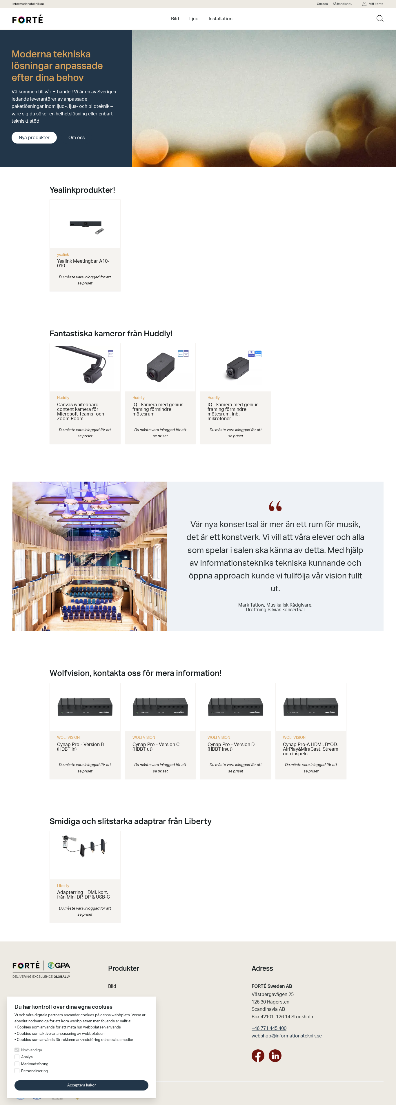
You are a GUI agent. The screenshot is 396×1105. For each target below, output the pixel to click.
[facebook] (258, 1057)
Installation (220, 19)
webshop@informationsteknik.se (287, 1036)
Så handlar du (342, 4)
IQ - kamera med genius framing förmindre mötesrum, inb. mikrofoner (233, 411)
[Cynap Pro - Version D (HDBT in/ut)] (235, 707)
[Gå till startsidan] (27, 18)
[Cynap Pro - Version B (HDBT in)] (85, 707)
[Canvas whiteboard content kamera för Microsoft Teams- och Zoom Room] (85, 367)
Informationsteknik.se (28, 4)
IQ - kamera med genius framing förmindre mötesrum (157, 409)
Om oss (322, 4)
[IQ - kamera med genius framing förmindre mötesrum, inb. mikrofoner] (235, 367)
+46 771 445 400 (269, 1028)
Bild (175, 19)
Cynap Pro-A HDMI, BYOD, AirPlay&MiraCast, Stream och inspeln (310, 749)
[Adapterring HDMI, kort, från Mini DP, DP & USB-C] (85, 855)
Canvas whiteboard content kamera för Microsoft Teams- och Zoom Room (80, 411)
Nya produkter (34, 137)
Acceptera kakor (81, 1086)
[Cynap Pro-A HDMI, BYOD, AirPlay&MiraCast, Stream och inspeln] (311, 707)
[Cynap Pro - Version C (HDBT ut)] (160, 707)
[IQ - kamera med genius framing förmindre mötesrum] (160, 367)
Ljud (194, 19)
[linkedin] (275, 1057)
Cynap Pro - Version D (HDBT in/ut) (231, 747)
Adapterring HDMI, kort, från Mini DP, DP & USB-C (83, 894)
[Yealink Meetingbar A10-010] (85, 224)
